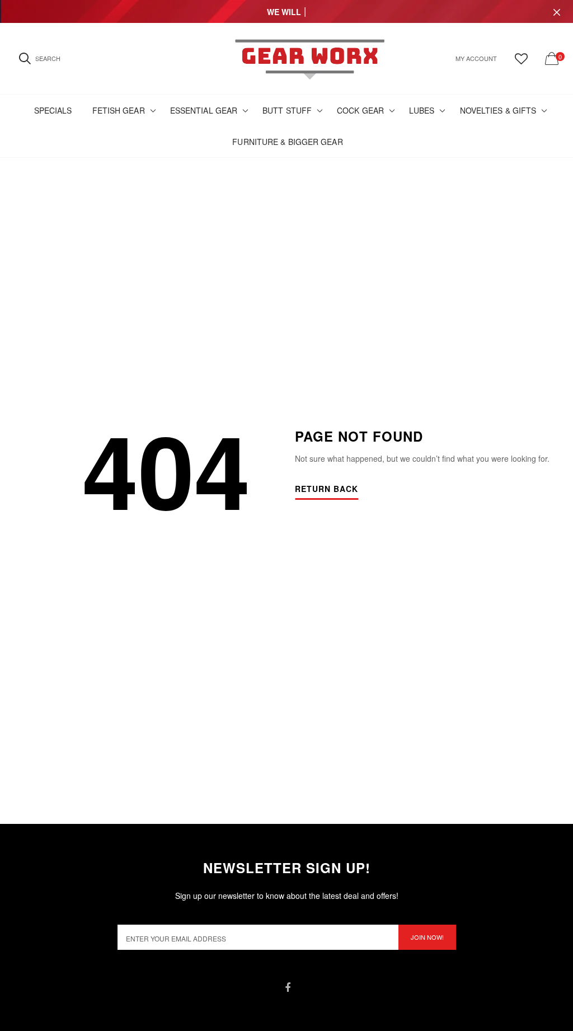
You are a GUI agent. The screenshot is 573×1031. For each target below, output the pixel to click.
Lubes (422, 110)
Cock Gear (360, 110)
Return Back (326, 489)
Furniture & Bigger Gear (287, 141)
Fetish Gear (118, 110)
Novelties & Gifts (498, 110)
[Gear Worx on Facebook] (287, 987)
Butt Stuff (287, 110)
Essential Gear (203, 110)
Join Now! (427, 936)
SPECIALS (53, 110)
